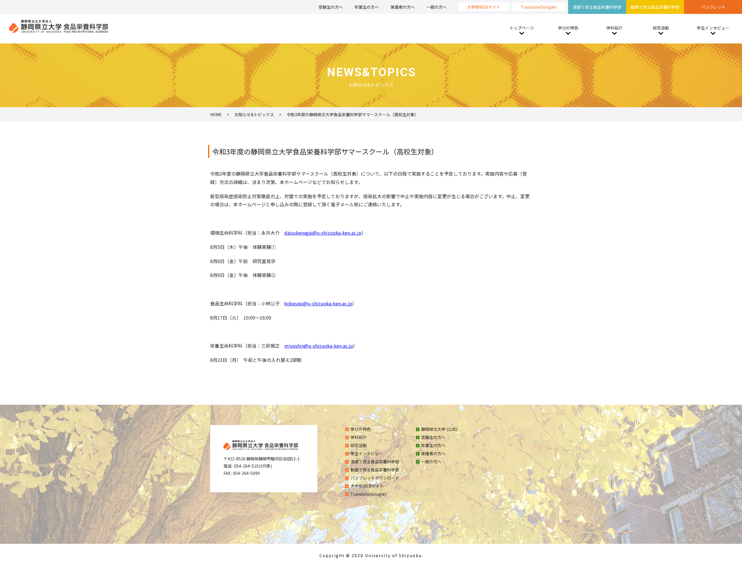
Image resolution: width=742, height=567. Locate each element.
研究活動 (661, 28)
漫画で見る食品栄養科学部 (597, 7)
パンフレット (713, 7)
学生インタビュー (713, 28)
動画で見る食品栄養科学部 (655, 7)
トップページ (522, 28)
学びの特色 (568, 28)
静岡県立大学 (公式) (439, 429)
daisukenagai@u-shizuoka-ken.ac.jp (322, 232)
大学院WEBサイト (483, 7)
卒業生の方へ (366, 7)
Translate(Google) (538, 7)
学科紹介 (614, 28)
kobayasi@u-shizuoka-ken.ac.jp (318, 303)
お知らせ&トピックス (254, 114)
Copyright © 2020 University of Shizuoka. (371, 555)
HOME (216, 114)
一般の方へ (436, 7)
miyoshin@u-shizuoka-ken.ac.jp (318, 345)
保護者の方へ (402, 7)
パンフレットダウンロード (374, 478)
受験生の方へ (331, 7)
